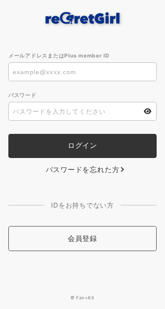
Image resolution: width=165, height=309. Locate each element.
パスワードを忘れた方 (83, 169)
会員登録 (82, 238)
